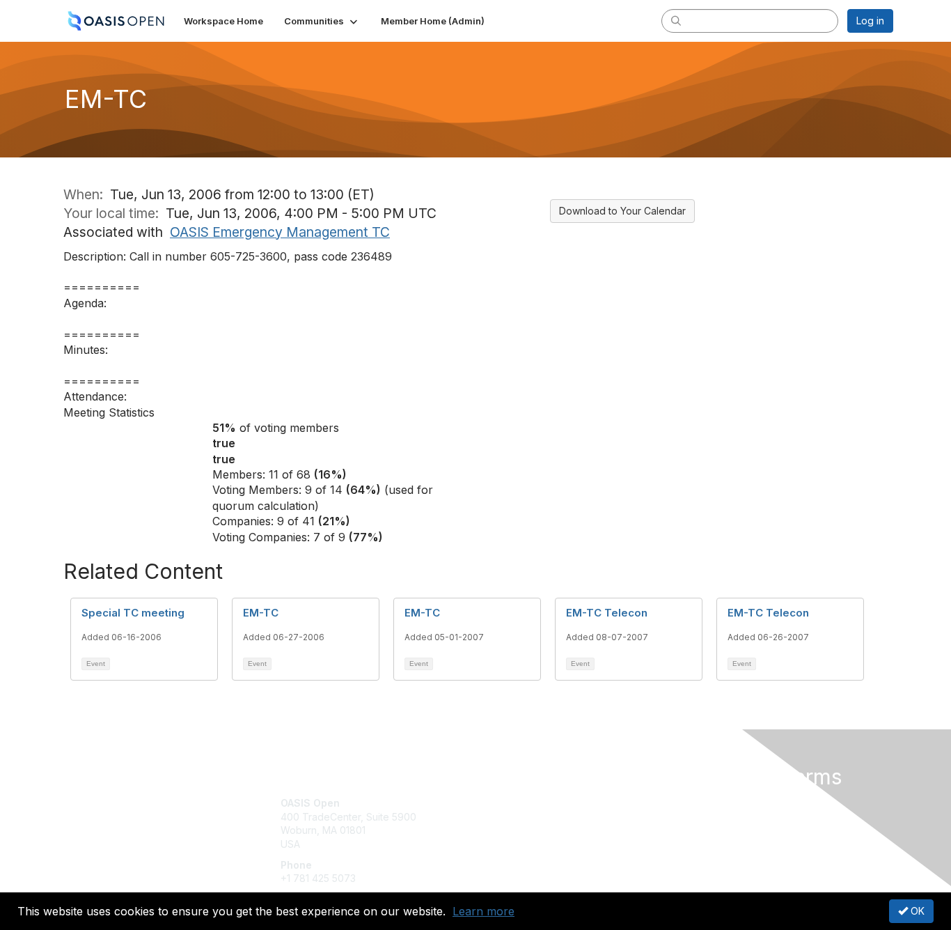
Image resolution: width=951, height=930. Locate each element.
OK (916, 911)
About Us (703, 803)
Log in (870, 20)
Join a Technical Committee (544, 844)
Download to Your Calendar (622, 211)
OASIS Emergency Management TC (280, 232)
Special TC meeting (132, 612)
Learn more (483, 911)
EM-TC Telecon (606, 612)
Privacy (699, 817)
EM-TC (260, 612)
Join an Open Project (530, 824)
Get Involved (510, 803)
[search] (676, 20)
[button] (322, 20)
